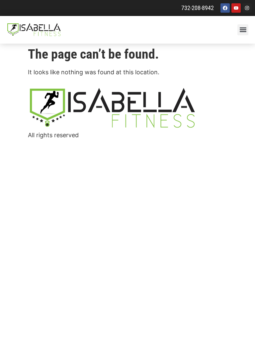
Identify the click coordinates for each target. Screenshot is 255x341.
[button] (242, 29)
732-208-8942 (197, 7)
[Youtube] (236, 8)
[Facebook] (225, 8)
